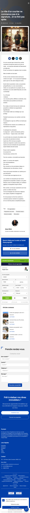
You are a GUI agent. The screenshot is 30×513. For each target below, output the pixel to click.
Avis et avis (10, 511)
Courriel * (3, 362)
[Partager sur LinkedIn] (16, 58)
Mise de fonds (5, 279)
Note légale (5, 302)
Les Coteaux (15, 477)
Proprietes (3, 445)
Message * (4, 374)
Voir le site (15, 302)
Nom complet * (4, 356)
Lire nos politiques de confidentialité (15, 509)
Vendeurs (3, 448)
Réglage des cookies (15, 504)
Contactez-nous (15, 412)
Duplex (15, 487)
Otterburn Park (9, 478)
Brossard (26, 481)
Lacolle (24, 479)
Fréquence (17, 290)
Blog (2, 449)
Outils (2, 451)
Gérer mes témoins (18, 511)
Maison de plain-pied (14, 485)
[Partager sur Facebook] (9, 58)
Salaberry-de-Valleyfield (18, 481)
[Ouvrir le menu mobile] (28, 3)
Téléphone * (4, 368)
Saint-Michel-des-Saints (24, 477)
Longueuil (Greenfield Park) (7, 481)
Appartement (5, 485)
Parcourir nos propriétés (15, 417)
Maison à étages (23, 485)
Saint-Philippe (15, 482)
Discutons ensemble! (15, 385)
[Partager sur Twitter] (13, 58)
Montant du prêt (5, 285)
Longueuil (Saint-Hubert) (6, 477)
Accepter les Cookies (15, 507)
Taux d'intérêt (18, 285)
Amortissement (5, 290)
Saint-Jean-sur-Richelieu (18, 478)
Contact (3, 452)
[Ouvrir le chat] (26, 509)
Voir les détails (25, 302)
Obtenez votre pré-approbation (15, 264)
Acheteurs (3, 446)
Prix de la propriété (5, 274)
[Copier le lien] (20, 58)
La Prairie (19, 479)
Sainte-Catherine (21, 475)
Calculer (7, 298)
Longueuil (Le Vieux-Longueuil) (10, 475)
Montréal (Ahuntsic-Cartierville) (9, 479)
